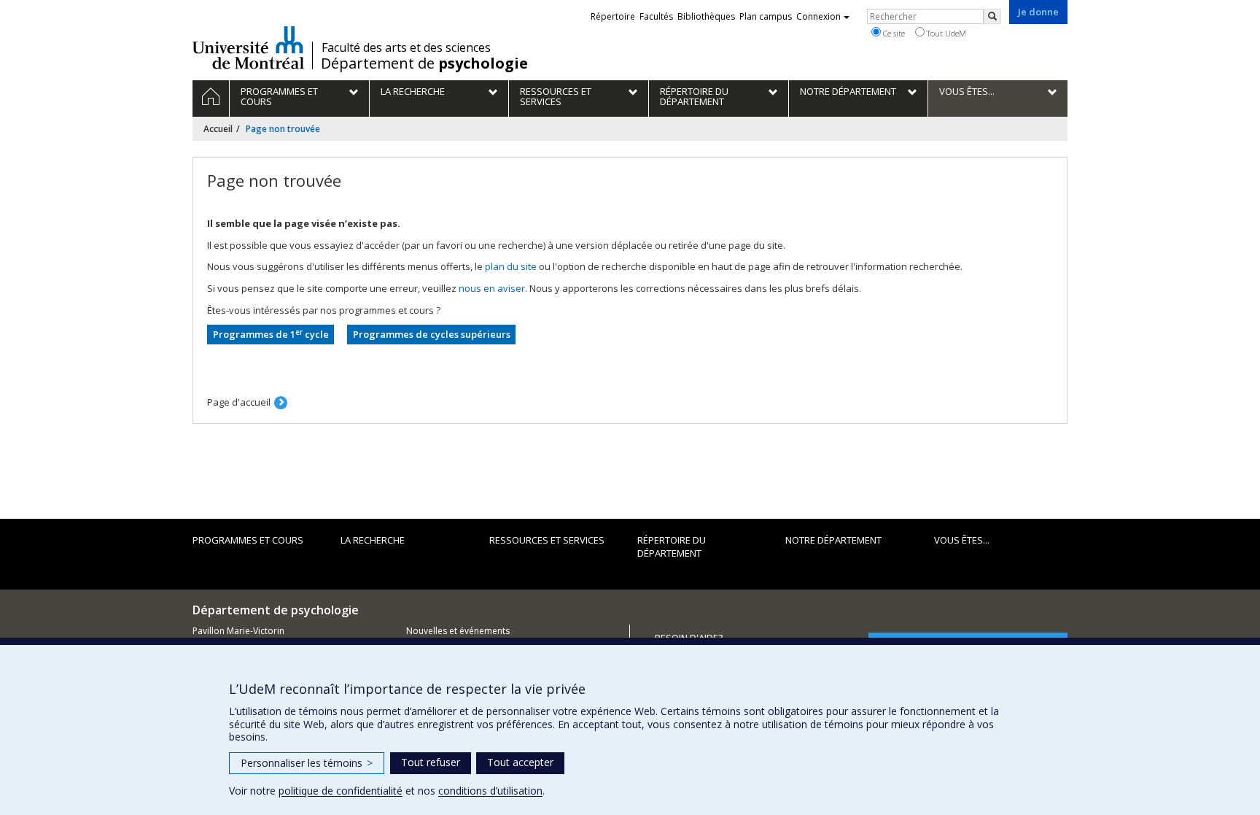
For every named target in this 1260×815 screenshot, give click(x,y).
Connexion (818, 16)
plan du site (511, 266)
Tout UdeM (945, 33)
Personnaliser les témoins (307, 763)
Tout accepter (520, 762)
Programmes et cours (247, 539)
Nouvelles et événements (458, 631)
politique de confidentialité (340, 790)
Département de (424, 63)
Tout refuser (430, 762)
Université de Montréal (248, 47)
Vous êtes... (961, 539)
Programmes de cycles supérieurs (431, 334)
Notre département (833, 539)
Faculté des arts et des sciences (406, 47)
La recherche (373, 539)
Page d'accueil (239, 402)
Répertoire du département (671, 546)
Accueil (218, 129)
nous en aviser (492, 288)
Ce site (893, 33)
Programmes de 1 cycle (271, 334)
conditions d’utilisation (490, 790)
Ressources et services (546, 539)
